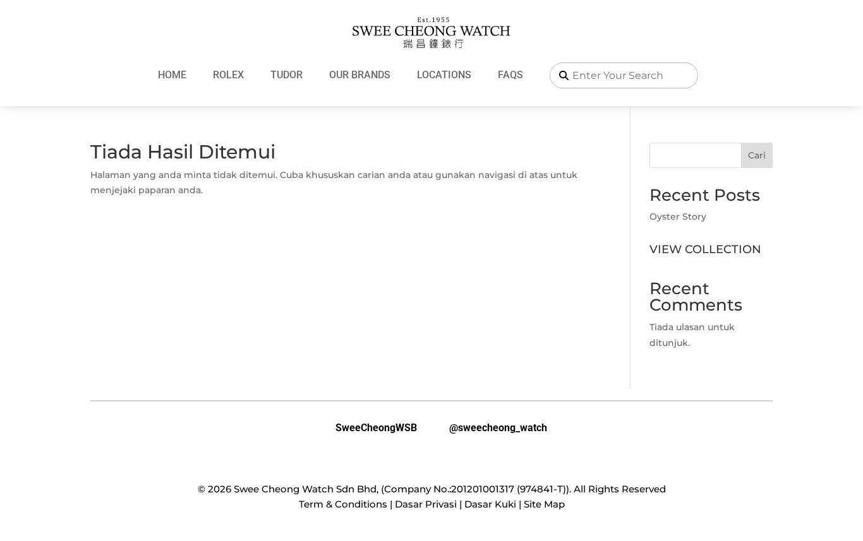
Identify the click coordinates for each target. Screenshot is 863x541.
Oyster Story (677, 216)
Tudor (286, 75)
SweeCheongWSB (366, 428)
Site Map (544, 504)
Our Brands (359, 75)
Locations (444, 75)
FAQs (510, 75)
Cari (757, 155)
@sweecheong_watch (488, 428)
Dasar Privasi (426, 504)
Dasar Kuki (490, 504)
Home (172, 75)
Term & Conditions (343, 504)
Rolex (228, 75)
